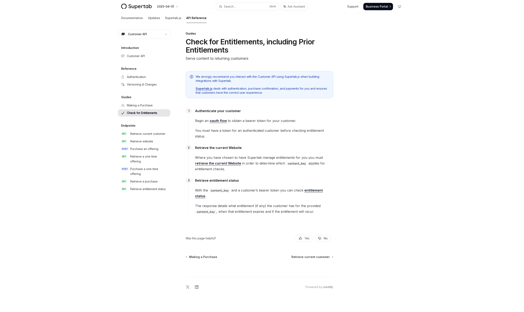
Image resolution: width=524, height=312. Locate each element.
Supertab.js (173, 18)
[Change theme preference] (399, 6)
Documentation (132, 18)
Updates (154, 18)
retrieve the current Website (218, 163)
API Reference (196, 18)
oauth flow (218, 121)
